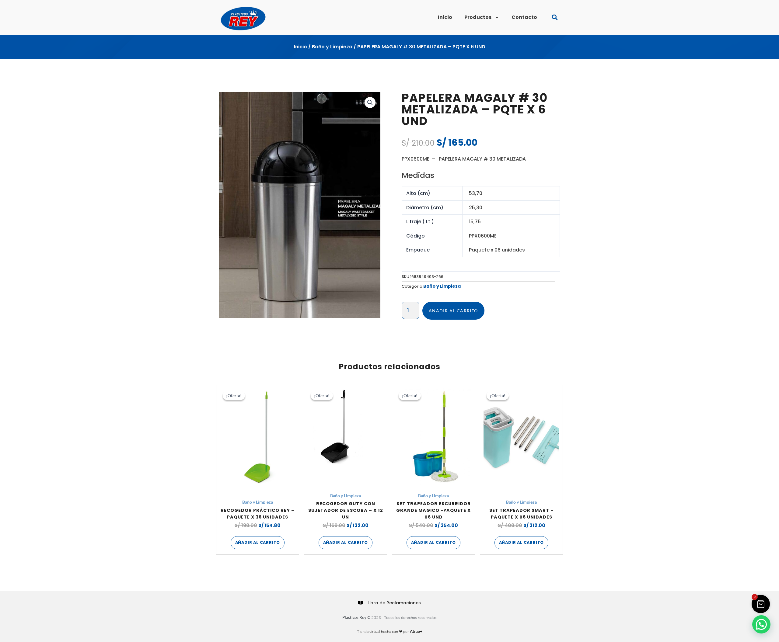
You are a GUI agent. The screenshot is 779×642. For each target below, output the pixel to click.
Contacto (524, 17)
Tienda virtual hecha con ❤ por (389, 631)
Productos (477, 17)
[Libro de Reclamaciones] (360, 602)
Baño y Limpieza (332, 46)
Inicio (445, 17)
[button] (554, 17)
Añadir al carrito (453, 310)
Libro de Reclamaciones (394, 603)
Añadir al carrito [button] (257, 542)
